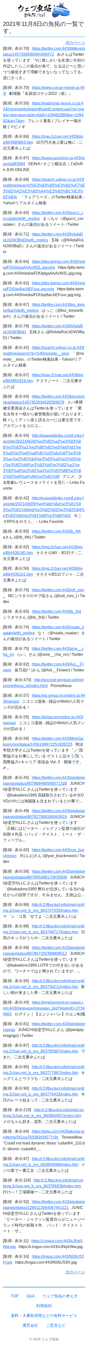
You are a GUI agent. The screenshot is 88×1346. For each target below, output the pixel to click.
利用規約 (44, 1306)
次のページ (75, 43)
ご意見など (56, 1325)
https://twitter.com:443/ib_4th (56, 531)
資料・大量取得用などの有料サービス (44, 1316)
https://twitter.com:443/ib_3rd (56, 611)
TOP (15, 1296)
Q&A (30, 1296)
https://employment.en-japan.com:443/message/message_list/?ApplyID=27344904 (44, 1008)
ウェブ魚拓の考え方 (60, 1296)
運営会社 (30, 1325)
